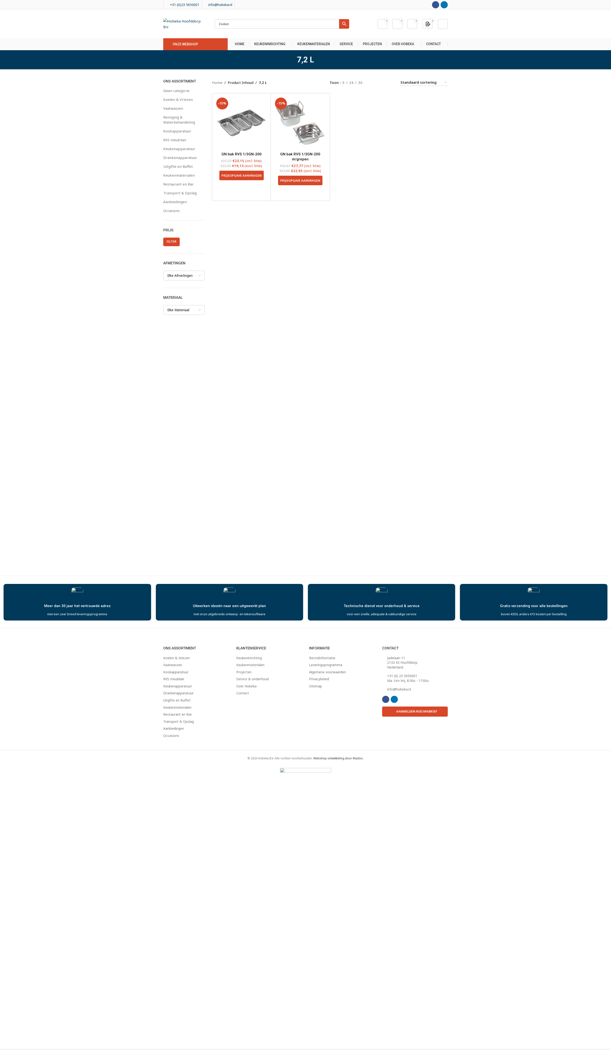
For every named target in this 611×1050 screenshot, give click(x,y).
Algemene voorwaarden (327, 672)
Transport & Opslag (180, 192)
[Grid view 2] (373, 82)
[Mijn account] (442, 24)
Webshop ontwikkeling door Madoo (338, 758)
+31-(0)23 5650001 (184, 4)
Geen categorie (176, 90)
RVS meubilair (175, 139)
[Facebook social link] (435, 4)
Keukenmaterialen (179, 175)
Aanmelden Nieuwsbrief (416, 711)
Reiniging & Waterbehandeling (179, 120)
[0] (428, 23)
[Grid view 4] (390, 82)
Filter (171, 241)
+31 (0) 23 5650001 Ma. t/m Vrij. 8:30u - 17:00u (408, 678)
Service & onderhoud (252, 679)
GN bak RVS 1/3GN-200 (241, 154)
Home (217, 82)
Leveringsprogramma (325, 665)
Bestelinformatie (322, 658)
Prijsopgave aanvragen (241, 175)
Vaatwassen (173, 108)
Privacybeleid (319, 679)
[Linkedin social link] (444, 4)
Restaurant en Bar (178, 184)
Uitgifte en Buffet (178, 166)
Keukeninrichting (249, 658)
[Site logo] (184, 23)
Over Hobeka (246, 686)
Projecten (244, 672)
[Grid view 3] (382, 82)
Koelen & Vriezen (178, 99)
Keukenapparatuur (179, 148)
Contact (242, 693)
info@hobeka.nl (220, 4)
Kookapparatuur (177, 131)
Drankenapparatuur (180, 157)
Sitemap (315, 686)
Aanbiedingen (175, 201)
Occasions (171, 210)
